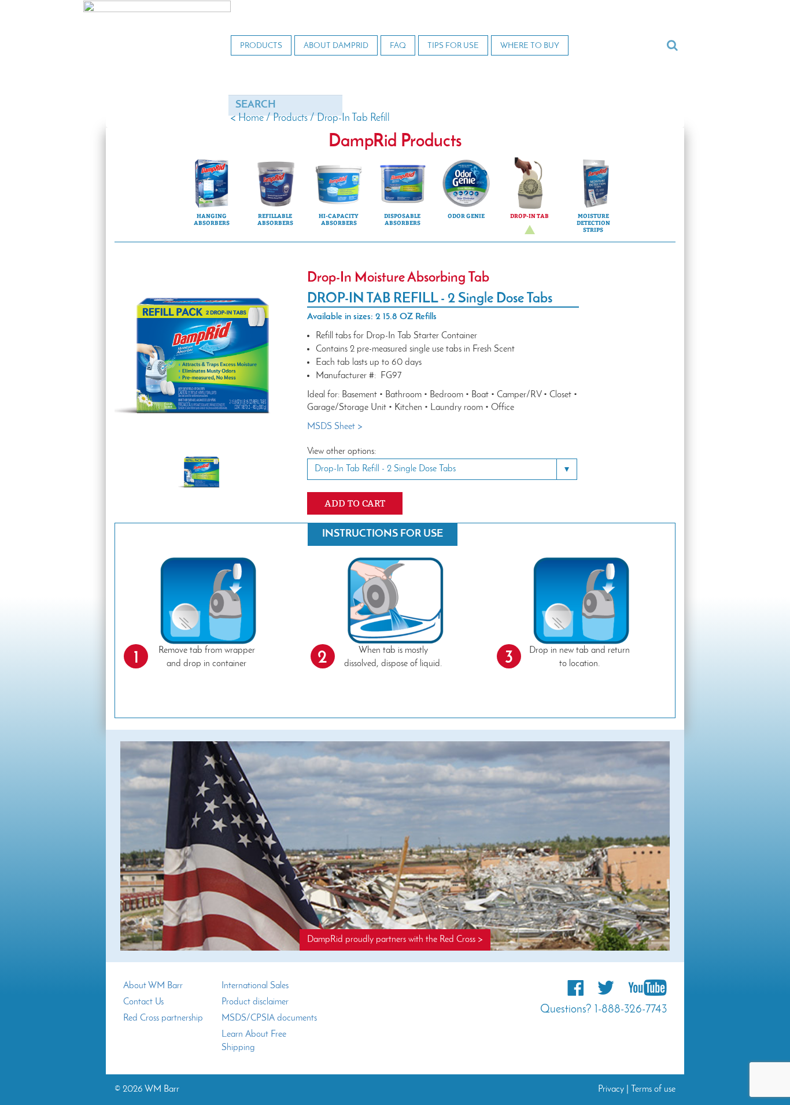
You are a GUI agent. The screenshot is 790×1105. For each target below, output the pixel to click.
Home (251, 118)
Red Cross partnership (163, 1018)
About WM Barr (153, 986)
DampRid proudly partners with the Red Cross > (395, 939)
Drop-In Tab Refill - (385, 469)
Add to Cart (354, 503)
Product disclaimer (255, 1002)
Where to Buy (529, 46)
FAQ (398, 46)
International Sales (255, 986)
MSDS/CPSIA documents (269, 1018)
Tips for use (453, 46)
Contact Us (143, 1002)
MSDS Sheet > (335, 426)
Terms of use (653, 1089)
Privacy (611, 1089)
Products (261, 46)
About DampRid (336, 46)
